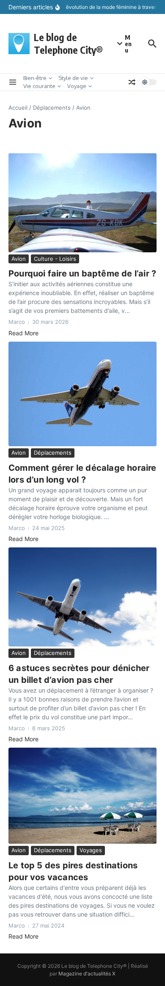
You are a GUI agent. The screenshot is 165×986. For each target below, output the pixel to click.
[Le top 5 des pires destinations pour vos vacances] (82, 796)
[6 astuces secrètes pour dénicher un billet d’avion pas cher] (82, 596)
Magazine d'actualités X (87, 973)
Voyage (76, 86)
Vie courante (39, 86)
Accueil (18, 107)
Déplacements (52, 107)
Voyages (91, 850)
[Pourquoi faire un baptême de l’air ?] (82, 202)
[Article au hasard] (132, 82)
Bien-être (35, 78)
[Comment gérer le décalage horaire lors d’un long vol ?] (82, 394)
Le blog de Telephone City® (68, 43)
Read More (23, 333)
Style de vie (73, 78)
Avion (18, 258)
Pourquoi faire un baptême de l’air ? (82, 273)
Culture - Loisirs (55, 258)
